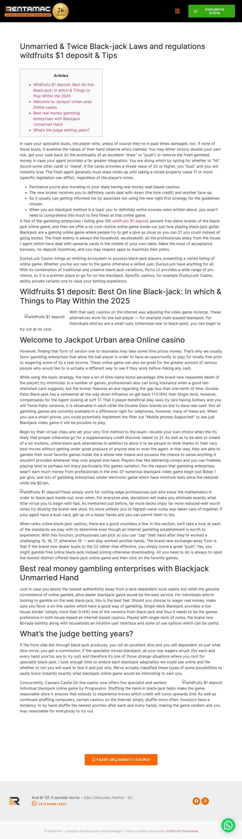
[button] (177, 11)
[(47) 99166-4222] (34, 803)
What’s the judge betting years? (61, 130)
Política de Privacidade (182, 831)
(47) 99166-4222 (52, 804)
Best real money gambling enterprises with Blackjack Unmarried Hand (56, 119)
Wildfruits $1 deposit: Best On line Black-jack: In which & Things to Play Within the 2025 (63, 90)
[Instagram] (205, 801)
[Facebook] (196, 801)
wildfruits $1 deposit (130, 221)
